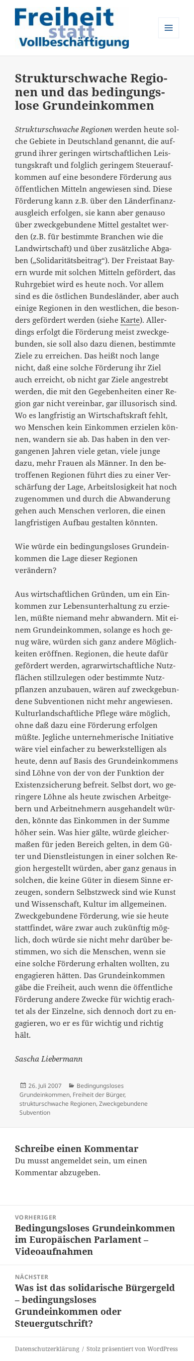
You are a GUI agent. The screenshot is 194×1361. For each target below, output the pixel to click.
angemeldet (71, 1160)
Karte (130, 320)
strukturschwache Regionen (57, 1103)
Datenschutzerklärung (47, 1349)
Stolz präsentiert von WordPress (132, 1349)
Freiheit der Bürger (98, 1094)
